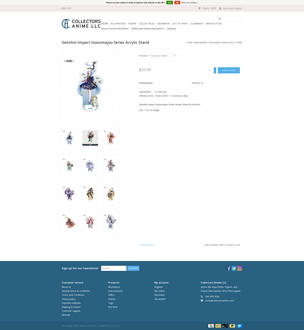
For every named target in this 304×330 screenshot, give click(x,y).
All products (114, 286)
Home (104, 23)
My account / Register (232, 8)
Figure (132, 23)
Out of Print (180, 23)
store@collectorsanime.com (219, 300)
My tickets (159, 294)
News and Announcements (147, 28)
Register (158, 286)
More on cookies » (190, 3)
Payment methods (71, 302)
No (177, 3)
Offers (111, 294)
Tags (110, 302)
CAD (69, 8)
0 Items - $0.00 (209, 8)
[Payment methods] (210, 325)
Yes (169, 3)
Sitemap (66, 314)
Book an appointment (115, 28)
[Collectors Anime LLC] (81, 24)
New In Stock (214, 23)
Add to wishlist (211, 245)
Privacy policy (69, 299)
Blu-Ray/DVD (118, 23)
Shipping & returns (71, 306)
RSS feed (112, 306)
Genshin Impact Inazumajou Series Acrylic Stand (218, 42)
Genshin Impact (146, 245)
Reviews (197, 82)
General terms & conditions (76, 290)
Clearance (197, 23)
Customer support (71, 310)
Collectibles (147, 23)
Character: (144, 55)
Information (146, 82)
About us (66, 286)
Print (238, 245)
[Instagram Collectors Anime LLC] (239, 268)
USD (64, 8)
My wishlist (160, 299)
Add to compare (227, 245)
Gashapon (163, 23)
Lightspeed (115, 325)
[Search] (218, 19)
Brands (171, 28)
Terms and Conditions (73, 294)
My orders (159, 290)
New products (115, 290)
